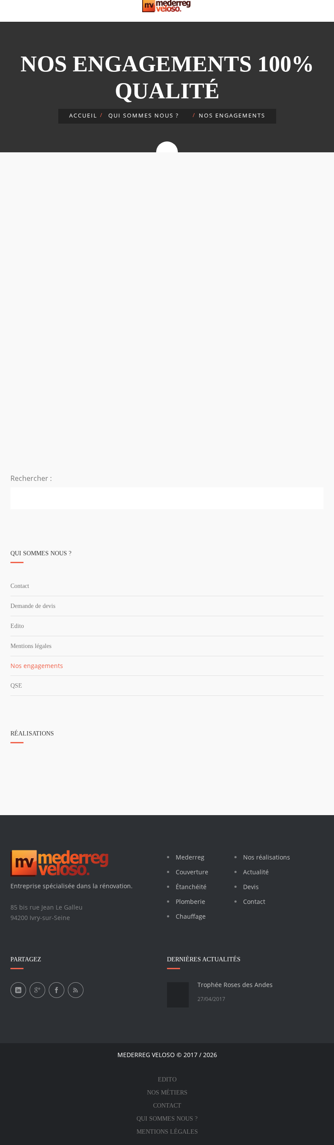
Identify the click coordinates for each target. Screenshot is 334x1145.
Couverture (192, 872)
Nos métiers (167, 1092)
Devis (251, 887)
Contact (19, 586)
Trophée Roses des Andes (235, 984)
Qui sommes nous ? (167, 1118)
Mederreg (190, 857)
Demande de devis (32, 606)
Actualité (256, 872)
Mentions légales (30, 646)
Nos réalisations (266, 857)
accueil (83, 115)
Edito (17, 626)
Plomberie (190, 901)
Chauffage (191, 916)
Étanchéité (191, 887)
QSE (16, 685)
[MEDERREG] (167, 6)
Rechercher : (31, 478)
